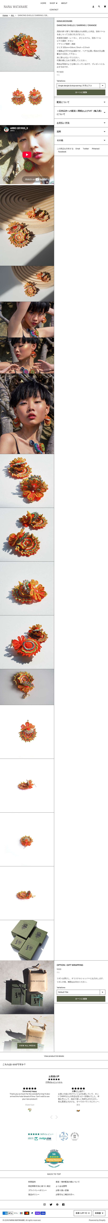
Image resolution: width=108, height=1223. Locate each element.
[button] (27, 1046)
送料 (59, 131)
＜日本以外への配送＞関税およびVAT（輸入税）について (80, 113)
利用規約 (32, 1182)
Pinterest (95, 149)
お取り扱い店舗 (62, 1190)
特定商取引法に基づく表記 (39, 1186)
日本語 (98, 1213)
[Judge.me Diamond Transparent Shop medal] (64, 1136)
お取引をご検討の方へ (65, 1194)
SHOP (52, 3)
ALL (12, 15)
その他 (60, 140)
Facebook (62, 152)
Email (78, 149)
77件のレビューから (54, 1082)
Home (5, 15)
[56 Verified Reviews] (54, 1169)
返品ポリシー (33, 1194)
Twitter (86, 149)
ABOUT (64, 3)
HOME (43, 3)
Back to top (54, 1174)
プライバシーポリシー (37, 1190)
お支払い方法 (63, 123)
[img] (54, 1079)
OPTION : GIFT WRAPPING (70, 965)
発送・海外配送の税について (68, 1182)
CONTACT (54, 10)
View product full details (54, 1056)
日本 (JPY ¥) (81, 1213)
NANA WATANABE (64, 21)
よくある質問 (61, 1186)
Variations (61, 81)
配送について (63, 102)
